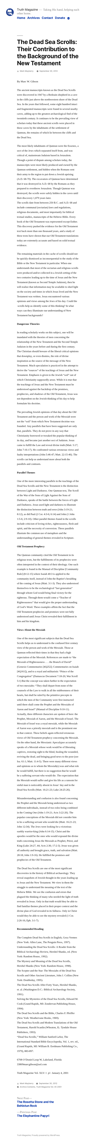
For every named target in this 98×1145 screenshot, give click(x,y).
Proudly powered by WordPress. (46, 1135)
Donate (60, 18)
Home (21, 18)
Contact (47, 18)
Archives (33, 18)
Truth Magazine (27, 9)
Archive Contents (27, 1087)
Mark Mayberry (26, 71)
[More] (68, 18)
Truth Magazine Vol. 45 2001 (49, 1087)
